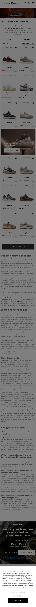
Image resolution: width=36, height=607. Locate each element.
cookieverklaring (9, 588)
